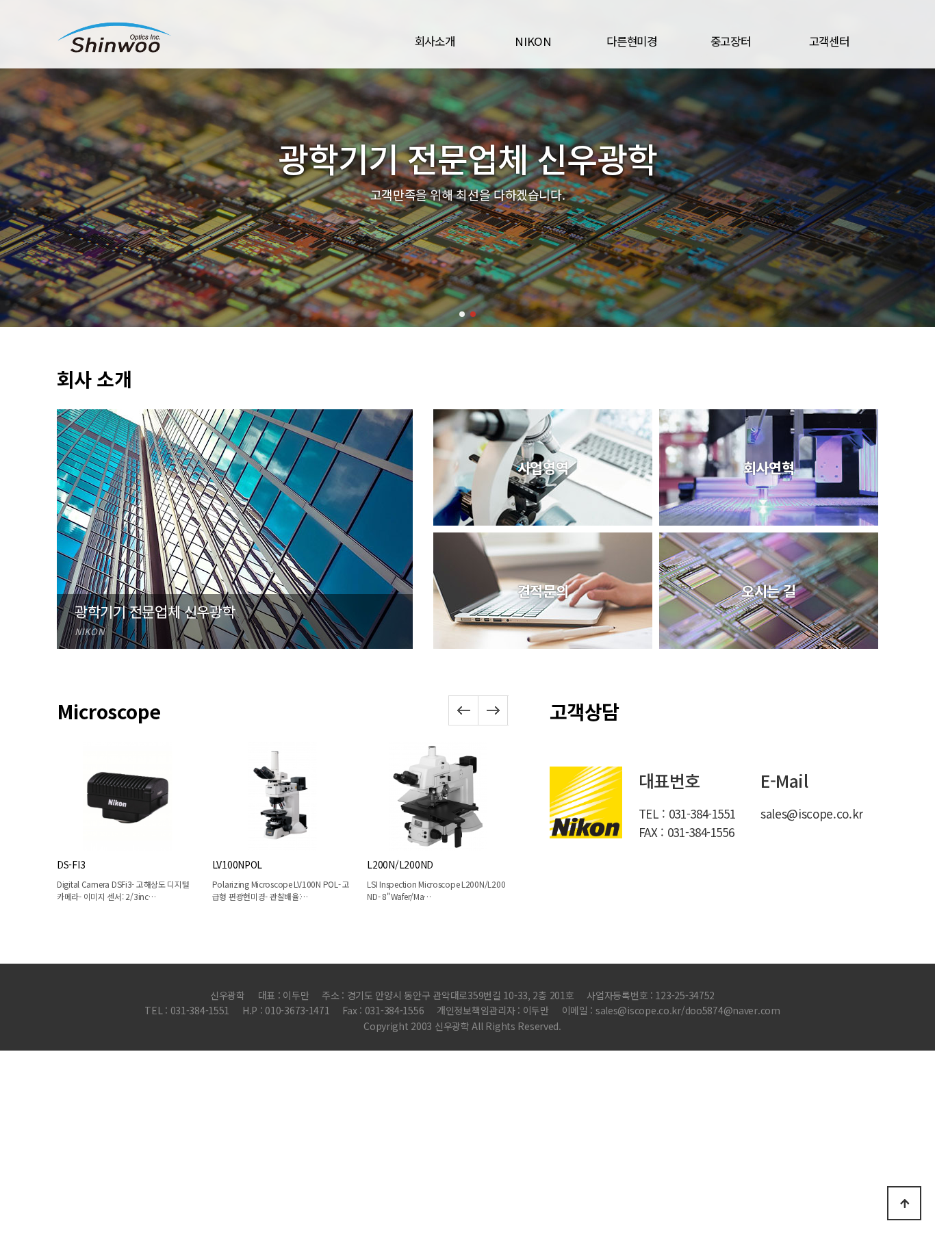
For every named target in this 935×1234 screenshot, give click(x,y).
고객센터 (829, 41)
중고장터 (730, 41)
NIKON (533, 41)
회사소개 (435, 41)
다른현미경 (631, 41)
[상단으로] (904, 1203)
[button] (462, 314)
